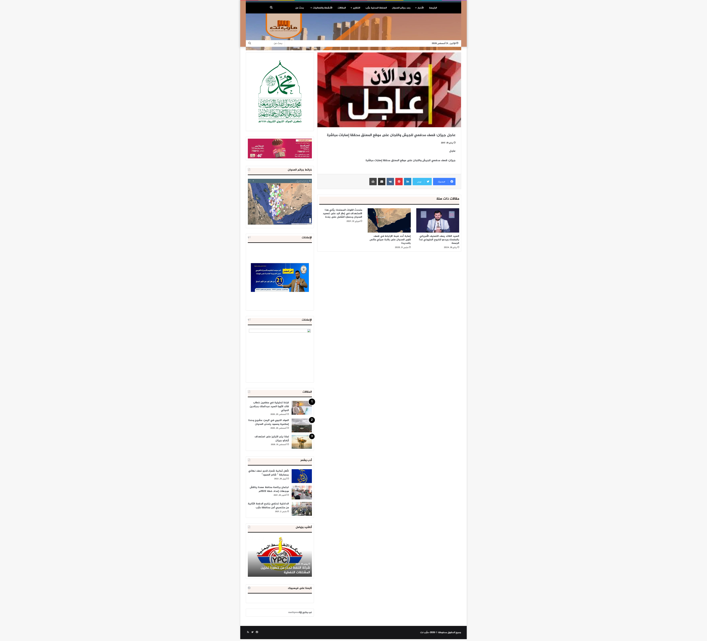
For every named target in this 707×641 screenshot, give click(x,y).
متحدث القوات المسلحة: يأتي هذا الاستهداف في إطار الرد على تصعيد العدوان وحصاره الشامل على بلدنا (342, 213)
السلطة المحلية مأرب (376, 8)
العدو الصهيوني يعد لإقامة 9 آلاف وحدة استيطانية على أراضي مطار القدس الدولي (280, 570)
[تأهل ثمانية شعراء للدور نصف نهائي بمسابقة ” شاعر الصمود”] (302, 476)
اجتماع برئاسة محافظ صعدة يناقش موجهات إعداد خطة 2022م (269, 489)
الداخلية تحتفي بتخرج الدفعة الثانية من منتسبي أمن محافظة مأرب (268, 506)
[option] (280, 556)
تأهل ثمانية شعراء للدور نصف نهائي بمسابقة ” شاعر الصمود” (268, 473)
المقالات (342, 8)
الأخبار (421, 8)
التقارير (356, 8)
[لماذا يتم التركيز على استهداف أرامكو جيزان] (302, 442)
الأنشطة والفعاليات (322, 8)
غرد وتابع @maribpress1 (300, 612)
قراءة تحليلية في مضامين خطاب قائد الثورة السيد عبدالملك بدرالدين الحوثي (269, 406)
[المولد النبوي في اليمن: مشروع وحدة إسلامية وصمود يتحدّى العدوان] (302, 425)
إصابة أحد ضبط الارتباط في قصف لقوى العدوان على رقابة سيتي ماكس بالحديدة (390, 239)
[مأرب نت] (353, 31)
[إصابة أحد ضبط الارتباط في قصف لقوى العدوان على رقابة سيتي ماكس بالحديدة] (389, 220)
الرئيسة (433, 8)
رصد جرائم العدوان (401, 8)
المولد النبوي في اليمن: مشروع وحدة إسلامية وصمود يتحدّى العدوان (268, 422)
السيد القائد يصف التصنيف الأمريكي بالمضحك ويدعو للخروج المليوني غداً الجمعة (439, 239)
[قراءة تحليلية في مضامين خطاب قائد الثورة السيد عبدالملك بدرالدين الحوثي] (302, 408)
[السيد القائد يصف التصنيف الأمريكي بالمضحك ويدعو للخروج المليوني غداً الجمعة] (437, 220)
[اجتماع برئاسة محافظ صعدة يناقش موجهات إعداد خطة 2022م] (302, 492)
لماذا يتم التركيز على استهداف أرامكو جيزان (272, 439)
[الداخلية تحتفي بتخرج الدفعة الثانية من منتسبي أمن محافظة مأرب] (302, 509)
